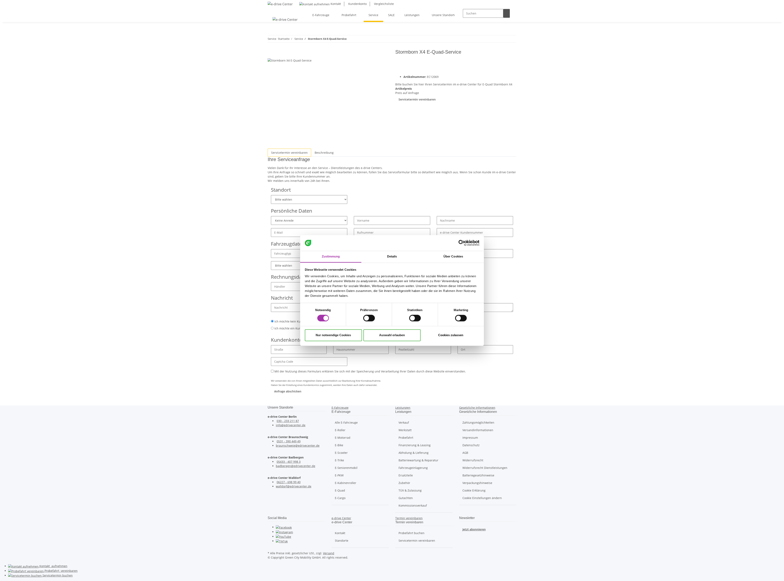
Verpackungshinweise (477, 483)
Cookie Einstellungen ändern (482, 498)
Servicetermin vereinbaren (417, 99)
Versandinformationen (477, 430)
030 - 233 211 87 (288, 421)
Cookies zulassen (450, 335)
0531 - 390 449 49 (289, 441)
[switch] (369, 318)
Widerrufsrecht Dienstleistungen (484, 468)
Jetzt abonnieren (474, 529)
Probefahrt (406, 438)
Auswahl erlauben (392, 335)
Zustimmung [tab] (331, 256)
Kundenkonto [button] (357, 4)
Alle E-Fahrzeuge (346, 422)
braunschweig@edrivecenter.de (298, 445)
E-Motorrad (342, 438)
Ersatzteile (406, 475)
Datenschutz (471, 445)
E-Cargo (340, 498)
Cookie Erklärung (474, 490)
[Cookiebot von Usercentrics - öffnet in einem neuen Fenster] (461, 243)
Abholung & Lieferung (414, 453)
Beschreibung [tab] (324, 153)
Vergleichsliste (383, 4)
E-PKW (339, 475)
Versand (328, 553)
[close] (271, 53)
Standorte (341, 540)
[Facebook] (284, 527)
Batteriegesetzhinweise (478, 475)
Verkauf (404, 422)
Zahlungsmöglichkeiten (478, 422)
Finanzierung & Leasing (415, 445)
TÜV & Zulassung (410, 490)
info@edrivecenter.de (290, 425)
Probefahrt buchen (411, 533)
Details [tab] (392, 256)
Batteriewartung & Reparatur (418, 460)
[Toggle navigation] (273, 11)
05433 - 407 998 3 (289, 462)
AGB (465, 453)
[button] (340, 408)
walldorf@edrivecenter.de (293, 486)
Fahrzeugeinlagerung (413, 468)
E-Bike (339, 445)
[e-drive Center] (280, 4)
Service (57, 575)
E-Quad (340, 490)
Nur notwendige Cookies (333, 335)
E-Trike (339, 460)
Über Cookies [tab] (453, 256)
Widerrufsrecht (472, 460)
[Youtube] (283, 536)
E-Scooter (341, 453)
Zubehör (404, 483)
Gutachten (406, 498)
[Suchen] (506, 13)
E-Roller (340, 430)
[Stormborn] (503, 61)
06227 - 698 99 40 (289, 482)
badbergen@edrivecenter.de (295, 466)
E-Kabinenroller (345, 483)
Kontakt (335, 4)
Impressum (470, 438)
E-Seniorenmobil (346, 468)
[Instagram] (284, 532)
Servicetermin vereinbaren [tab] (289, 153)
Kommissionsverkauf (413, 505)
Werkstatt (405, 430)
